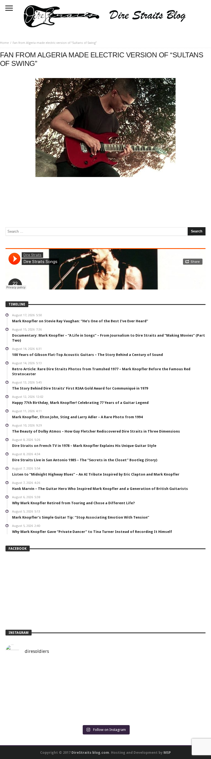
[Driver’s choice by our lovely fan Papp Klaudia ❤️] (54, 692)
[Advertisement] (105, 193)
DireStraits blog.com (90, 752)
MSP (167, 752)
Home (4, 43)
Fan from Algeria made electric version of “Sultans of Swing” (55, 43)
